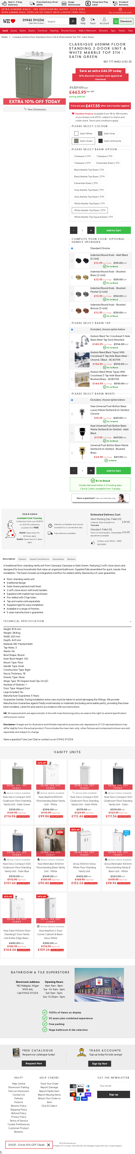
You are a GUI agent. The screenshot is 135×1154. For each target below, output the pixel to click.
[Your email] (113, 1085)
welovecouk (71, 1143)
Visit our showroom (18, 1090)
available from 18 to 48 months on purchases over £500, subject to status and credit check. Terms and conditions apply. (101, 117)
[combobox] (61, 21)
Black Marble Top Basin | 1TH (89, 169)
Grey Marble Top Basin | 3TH (89, 196)
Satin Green (86, 140)
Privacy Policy (18, 1116)
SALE (5, 30)
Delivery (22, 558)
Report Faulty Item (49, 1090)
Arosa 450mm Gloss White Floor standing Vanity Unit (84, 867)
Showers (103, 30)
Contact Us (19, 1094)
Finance (18, 1102)
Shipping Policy (18, 1109)
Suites (14, 30)
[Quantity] (82, 230)
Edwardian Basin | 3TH (86, 182)
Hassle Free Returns (39, 558)
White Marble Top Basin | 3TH (89, 210)
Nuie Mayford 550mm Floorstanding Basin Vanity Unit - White (50, 800)
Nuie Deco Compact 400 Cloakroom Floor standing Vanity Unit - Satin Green (17, 800)
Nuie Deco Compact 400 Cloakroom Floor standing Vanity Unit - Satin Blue (17, 867)
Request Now (34, 1063)
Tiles (130, 30)
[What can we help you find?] (61, 21)
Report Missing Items (49, 1094)
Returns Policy (18, 1105)
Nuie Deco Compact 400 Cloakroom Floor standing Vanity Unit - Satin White (84, 800)
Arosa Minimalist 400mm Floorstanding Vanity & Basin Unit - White (118, 867)
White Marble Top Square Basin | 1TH (93, 216)
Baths (23, 30)
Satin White (86, 133)
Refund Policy (18, 1113)
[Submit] (72, 21)
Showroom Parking (18, 1087)
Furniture (42, 30)
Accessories (8, 36)
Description (9, 558)
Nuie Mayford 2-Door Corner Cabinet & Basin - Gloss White (50, 934)
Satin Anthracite (112, 140)
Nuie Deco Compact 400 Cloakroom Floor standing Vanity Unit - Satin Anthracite (118, 800)
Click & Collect (49, 1105)
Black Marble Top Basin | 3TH (89, 176)
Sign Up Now (99, 1063)
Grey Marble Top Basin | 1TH (89, 189)
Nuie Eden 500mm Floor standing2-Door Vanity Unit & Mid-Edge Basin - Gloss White (16, 934)
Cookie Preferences (19, 1124)
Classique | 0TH (82, 155)
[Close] (48, 1145)
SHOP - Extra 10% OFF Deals (26, 1144)
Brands (129, 36)
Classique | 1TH (104, 155)
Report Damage (49, 1087)
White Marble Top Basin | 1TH (89, 203)
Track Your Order (49, 1083)
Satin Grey (109, 133)
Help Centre (18, 1083)
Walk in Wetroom (87, 30)
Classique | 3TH (82, 162)
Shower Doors (68, 30)
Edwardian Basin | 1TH (107, 162)
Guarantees (58, 558)
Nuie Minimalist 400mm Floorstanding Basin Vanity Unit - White (50, 867)
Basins (31, 30)
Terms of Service (18, 1120)
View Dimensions (36, 109)
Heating (54, 30)
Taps (112, 30)
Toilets (121, 30)
